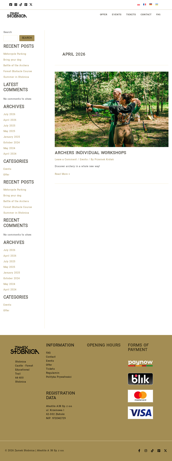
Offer (6, 175)
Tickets (50, 369)
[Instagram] (15, 4)
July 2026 (9, 114)
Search (7, 32)
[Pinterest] (25, 4)
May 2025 (9, 131)
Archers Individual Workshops (90, 153)
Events (7, 169)
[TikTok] (20, 4)
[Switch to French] (145, 5)
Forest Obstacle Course (17, 71)
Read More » (62, 174)
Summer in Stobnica (16, 77)
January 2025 (11, 137)
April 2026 (9, 120)
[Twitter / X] (30, 4)
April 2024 (9, 154)
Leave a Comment (66, 159)
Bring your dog (12, 60)
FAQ (48, 353)
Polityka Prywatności (59, 377)
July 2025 (9, 126)
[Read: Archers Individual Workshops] (111, 109)
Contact (51, 357)
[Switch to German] (151, 5)
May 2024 (9, 148)
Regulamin (52, 373)
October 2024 (11, 143)
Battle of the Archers (16, 65)
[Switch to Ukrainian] (157, 5)
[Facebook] (10, 4)
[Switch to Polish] (139, 5)
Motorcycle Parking (14, 54)
